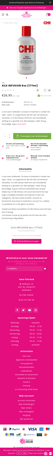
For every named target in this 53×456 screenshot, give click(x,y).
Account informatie (26, 400)
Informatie (25, 169)
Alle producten (26, 419)
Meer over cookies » (37, 453)
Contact (26, 382)
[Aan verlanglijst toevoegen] (45, 90)
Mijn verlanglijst (26, 411)
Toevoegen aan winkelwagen (33, 136)
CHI (3, 83)
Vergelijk (26, 415)
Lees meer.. (21, 124)
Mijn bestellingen (26, 404)
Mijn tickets (26, 408)
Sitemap (26, 385)
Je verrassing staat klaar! (26, 389)
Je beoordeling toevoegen (28, 241)
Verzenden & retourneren (26, 374)
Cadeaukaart (26, 371)
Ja (19, 453)
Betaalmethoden (26, 367)
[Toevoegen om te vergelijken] (49, 90)
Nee (25, 453)
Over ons (26, 356)
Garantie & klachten (27, 378)
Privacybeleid (27, 363)
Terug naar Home (11, 23)
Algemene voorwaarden (26, 360)
